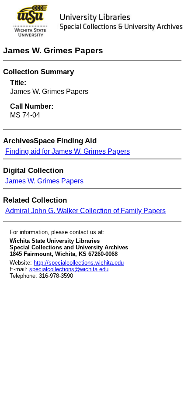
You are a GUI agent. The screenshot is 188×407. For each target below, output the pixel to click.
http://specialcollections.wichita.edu (79, 262)
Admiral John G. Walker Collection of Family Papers (85, 210)
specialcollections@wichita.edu (68, 269)
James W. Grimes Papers (44, 181)
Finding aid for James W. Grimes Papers (67, 151)
